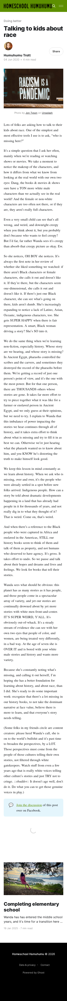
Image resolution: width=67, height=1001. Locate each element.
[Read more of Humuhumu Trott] (8, 46)
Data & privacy (27, 964)
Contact (45, 964)
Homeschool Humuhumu (28, 954)
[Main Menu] (61, 6)
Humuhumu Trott (17, 55)
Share (56, 51)
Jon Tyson (31, 112)
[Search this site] (54, 6)
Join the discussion (29, 805)
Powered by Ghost (33, 972)
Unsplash (47, 112)
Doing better (12, 21)
